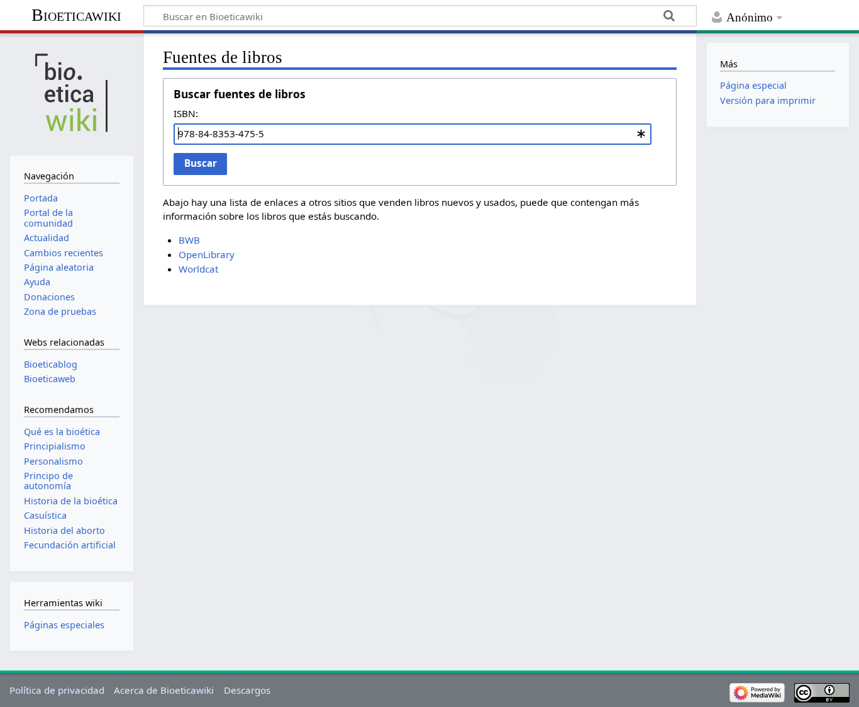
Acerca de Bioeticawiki (164, 690)
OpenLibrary (207, 254)
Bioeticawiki (76, 15)
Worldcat (198, 269)
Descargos (247, 690)
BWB (189, 240)
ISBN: (186, 113)
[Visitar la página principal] (71, 92)
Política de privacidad (56, 690)
